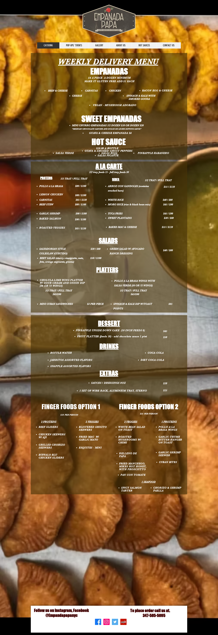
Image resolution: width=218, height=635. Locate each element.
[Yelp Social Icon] (123, 622)
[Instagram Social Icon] (106, 622)
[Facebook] (98, 622)
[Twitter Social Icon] (115, 622)
